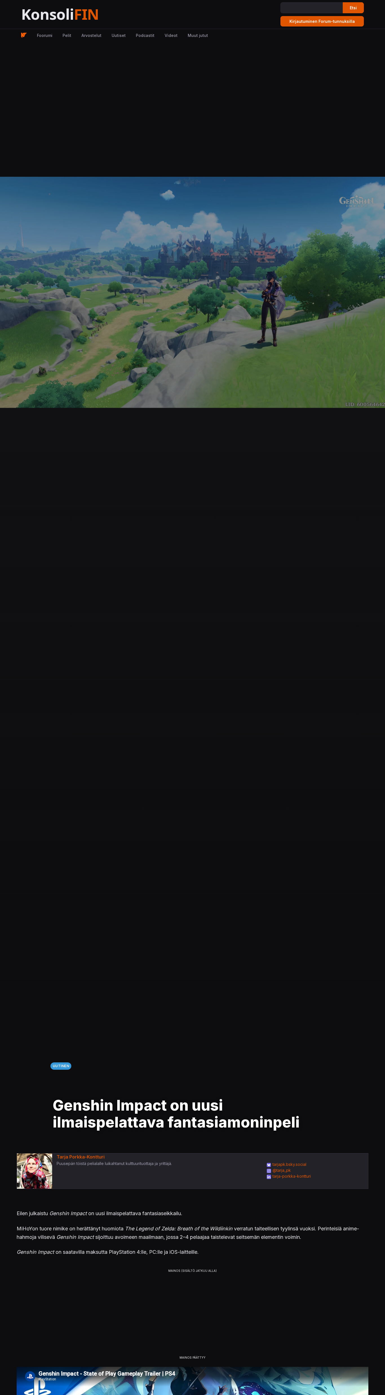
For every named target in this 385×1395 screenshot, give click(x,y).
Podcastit (145, 35)
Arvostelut (91, 35)
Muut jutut (198, 35)
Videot (171, 35)
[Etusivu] (74, 14)
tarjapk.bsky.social (289, 1164)
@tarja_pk (282, 1170)
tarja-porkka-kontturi (292, 1176)
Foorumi (44, 35)
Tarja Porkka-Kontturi (81, 1157)
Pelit (67, 35)
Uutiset (119, 35)
